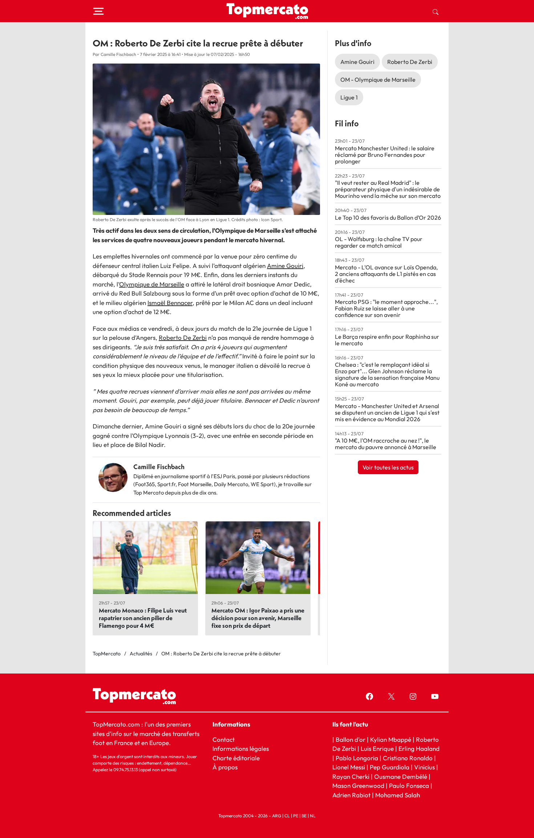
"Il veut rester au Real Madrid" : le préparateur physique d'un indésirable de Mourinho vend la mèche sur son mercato (388, 189)
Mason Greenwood (359, 785)
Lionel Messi (348, 767)
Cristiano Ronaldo (408, 758)
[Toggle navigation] (98, 11)
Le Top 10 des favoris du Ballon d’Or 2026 (388, 217)
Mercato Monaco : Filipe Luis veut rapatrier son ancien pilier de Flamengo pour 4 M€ (143, 617)
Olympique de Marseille (151, 284)
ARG (276, 815)
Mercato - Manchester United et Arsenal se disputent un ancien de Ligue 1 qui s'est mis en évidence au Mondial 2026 (387, 412)
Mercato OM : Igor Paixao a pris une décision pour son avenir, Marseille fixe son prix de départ (257, 617)
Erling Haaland (419, 748)
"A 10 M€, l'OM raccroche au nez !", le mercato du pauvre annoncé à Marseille (385, 443)
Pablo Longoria (357, 758)
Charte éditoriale (236, 758)
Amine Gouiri (285, 265)
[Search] (435, 11)
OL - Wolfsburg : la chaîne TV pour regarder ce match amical (378, 242)
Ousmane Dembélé (400, 776)
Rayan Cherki (350, 776)
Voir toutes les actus (388, 467)
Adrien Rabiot (351, 795)
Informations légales (241, 748)
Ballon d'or (350, 739)
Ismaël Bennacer (170, 302)
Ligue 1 (349, 97)
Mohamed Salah (397, 795)
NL (313, 815)
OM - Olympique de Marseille (378, 79)
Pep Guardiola (389, 767)
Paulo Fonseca (409, 785)
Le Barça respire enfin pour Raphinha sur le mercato (387, 339)
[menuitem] (435, 11)
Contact (224, 739)
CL (287, 815)
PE (295, 815)
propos (227, 767)
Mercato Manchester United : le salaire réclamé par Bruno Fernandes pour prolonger (384, 154)
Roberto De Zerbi (183, 337)
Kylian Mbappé (390, 739)
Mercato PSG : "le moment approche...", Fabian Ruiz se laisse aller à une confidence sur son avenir (386, 308)
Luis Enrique (377, 748)
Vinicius (424, 767)
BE (304, 815)
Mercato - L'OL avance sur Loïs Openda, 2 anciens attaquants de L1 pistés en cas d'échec (386, 274)
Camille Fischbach (159, 467)
